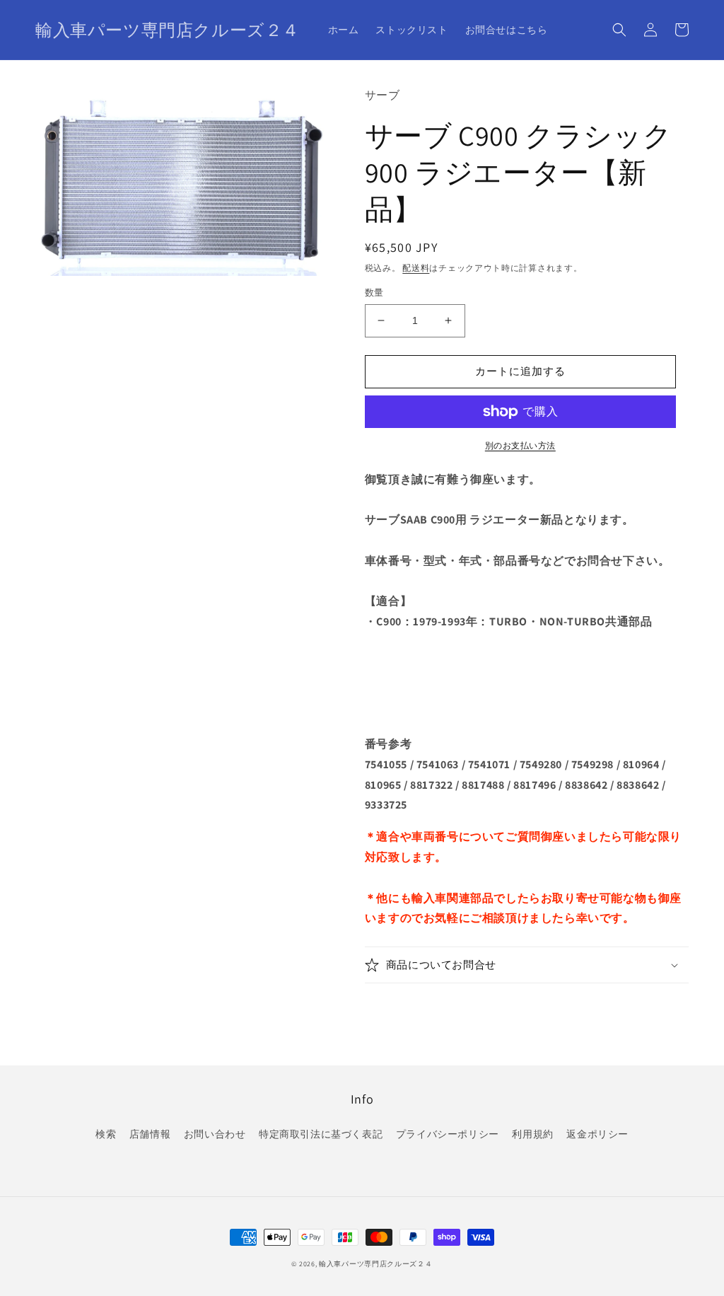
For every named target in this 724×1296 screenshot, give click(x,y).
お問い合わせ (215, 1134)
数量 (374, 293)
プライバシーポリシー (447, 1134)
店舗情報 (149, 1134)
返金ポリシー (597, 1134)
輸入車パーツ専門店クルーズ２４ (376, 1263)
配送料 (415, 267)
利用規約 (532, 1134)
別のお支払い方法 (520, 445)
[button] (619, 29)
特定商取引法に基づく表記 (321, 1134)
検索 (105, 1134)
